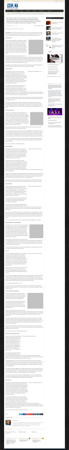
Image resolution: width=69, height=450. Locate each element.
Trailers (28, 10)
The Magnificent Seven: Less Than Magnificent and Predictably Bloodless (57, 46)
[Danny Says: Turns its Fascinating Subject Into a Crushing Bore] (37, 435)
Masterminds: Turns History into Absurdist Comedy (57, 34)
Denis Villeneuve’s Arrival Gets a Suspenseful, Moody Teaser (53, 72)
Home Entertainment (37, 25)
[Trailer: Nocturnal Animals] (54, 58)
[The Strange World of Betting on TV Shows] (54, 112)
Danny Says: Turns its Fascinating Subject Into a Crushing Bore (37, 441)
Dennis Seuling (8, 25)
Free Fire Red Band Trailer (52, 66)
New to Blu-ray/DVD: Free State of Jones (55, 104)
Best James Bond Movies (52, 120)
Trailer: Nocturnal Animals (53, 64)
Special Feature (51, 105)
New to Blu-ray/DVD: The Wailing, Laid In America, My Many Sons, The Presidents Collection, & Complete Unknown (11, 442)
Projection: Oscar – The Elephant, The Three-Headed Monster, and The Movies (55, 126)
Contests (34, 10)
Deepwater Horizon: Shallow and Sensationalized (24, 440)
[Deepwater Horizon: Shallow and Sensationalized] (24, 435)
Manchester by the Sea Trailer (53, 69)
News (21, 10)
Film (8, 10)
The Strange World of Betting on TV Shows (55, 118)
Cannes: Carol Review (16, 1)
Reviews (42, 25)
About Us (49, 10)
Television (14, 10)
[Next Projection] (12, 6)
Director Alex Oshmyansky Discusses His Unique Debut (54, 123)
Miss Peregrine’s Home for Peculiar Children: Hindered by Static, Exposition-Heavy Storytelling (57, 40)
